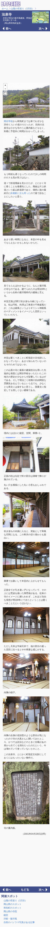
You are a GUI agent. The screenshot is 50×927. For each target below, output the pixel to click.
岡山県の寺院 (10, 911)
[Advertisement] (25, 57)
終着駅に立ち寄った (21, 193)
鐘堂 (6, 915)
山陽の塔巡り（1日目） (22, 8)
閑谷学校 (8, 121)
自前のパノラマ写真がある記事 (19, 922)
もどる (25, 889)
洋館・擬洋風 (10, 918)
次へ (41, 28)
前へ (8, 28)
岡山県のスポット (12, 904)
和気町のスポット (12, 908)
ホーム (5, 8)
